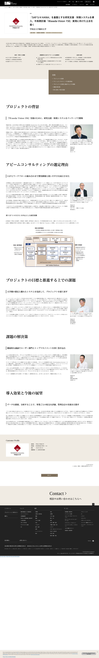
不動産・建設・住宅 (53, 524)
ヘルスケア (37, 524)
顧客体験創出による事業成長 (26, 511)
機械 (36, 518)
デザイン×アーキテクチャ (86, 520)
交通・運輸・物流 (53, 522)
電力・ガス (52, 518)
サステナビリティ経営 (25, 524)
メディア (51, 527)
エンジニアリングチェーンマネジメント (71, 525)
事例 (69, 1)
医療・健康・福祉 (53, 535)
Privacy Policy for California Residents (9, 656)
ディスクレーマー (8, 548)
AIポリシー (57, 548)
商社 (36, 533)
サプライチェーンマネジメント (70, 522)
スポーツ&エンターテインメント (56, 529)
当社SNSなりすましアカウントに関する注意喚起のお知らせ (39, 546)
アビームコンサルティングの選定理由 (62, 81)
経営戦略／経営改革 (68, 511)
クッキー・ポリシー (50, 548)
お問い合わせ (87, 1)
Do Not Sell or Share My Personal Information (89, 653)
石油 (36, 522)
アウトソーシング (84, 511)
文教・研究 (52, 533)
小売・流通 (52, 516)
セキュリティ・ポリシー (17, 548)
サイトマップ (75, 548)
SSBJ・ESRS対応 (24, 522)
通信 (51, 520)
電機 (36, 516)
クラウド (82, 516)
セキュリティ (83, 518)
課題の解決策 (56, 87)
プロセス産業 (37, 520)
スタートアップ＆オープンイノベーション (71, 516)
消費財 (51, 514)
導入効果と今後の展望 (59, 90)
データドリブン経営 (68, 514)
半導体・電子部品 (38, 514)
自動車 (36, 511)
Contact (57, 493)
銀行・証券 (37, 527)
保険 (36, 529)
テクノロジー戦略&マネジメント (87, 522)
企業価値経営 (23, 516)
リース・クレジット (38, 531)
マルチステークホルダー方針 (66, 548)
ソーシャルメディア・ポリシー (39, 548)
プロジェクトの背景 (58, 79)
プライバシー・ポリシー (27, 548)
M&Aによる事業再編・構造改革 (26, 518)
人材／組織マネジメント (69, 528)
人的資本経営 (23, 520)
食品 (51, 511)
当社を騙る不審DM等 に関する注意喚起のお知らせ (15, 546)
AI (81, 514)
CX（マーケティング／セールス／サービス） (71, 520)
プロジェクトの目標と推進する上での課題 (64, 84)
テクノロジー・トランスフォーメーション (87, 525)
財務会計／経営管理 (68, 530)
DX (21, 527)
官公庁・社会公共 (53, 531)
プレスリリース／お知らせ (61, 1)
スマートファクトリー (25, 514)
